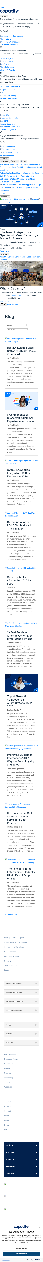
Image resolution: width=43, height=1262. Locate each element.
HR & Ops (37, 185)
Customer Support (24, 185)
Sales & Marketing (19, 188)
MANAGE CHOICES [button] (21, 1248)
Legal (29, 257)
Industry (5, 161)
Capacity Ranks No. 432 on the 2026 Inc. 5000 (19, 580)
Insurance (32, 167)
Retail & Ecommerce (32, 164)
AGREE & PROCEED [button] (21, 1254)
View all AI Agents (7, 70)
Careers (11, 257)
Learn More (4, 301)
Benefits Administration (21, 173)
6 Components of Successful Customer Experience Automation (21, 418)
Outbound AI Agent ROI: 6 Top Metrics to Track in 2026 (19, 525)
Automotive (4, 164)
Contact (18, 257)
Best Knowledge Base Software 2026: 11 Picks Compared (21, 351)
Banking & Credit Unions (18, 167)
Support (3, 4)
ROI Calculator (8, 199)
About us (8, 1102)
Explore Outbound (7, 155)
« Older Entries (11, 914)
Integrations (9, 970)
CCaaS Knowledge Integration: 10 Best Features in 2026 (19, 473)
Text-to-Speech (10, 966)
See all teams (32, 188)
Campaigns (11, 176)
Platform (3, 16)
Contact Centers (8, 185)
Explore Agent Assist (8, 98)
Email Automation (23, 176)
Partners (3, 260)
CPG (21, 164)
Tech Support (14, 182)
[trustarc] (37, 1260)
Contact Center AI (14, 643)
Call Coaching (37, 173)
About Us (3, 257)
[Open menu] (3, 304)
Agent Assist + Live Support (15, 942)
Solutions (4, 158)
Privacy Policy (6, 1260)
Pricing (3, 194)
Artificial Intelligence (15, 358)
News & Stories (13, 588)
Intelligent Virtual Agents (14, 938)
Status (2, 7)
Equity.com (16, 295)
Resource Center (23, 199)
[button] (40, 1227)
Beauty (12, 164)
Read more (4, 251)
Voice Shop (8, 1078)
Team (24, 161)
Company (4, 254)
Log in (2, 1)
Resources (4, 196)
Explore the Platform (8, 45)
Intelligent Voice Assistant (20, 179)
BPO (17, 164)
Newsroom (36, 257)
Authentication (6, 173)
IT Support (6, 188)
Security (7, 961)
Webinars (12, 202)
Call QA (3, 176)
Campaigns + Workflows (14, 947)
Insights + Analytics (12, 956)
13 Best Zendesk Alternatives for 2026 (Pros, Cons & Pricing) (20, 635)
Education (4, 167)
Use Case (15, 161)
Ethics (24, 257)
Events (35, 199)
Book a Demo (12, 305)
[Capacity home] (9, 13)
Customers (4, 191)
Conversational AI (11, 952)
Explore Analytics (7, 130)
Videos (7, 1082)
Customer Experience (15, 769)
